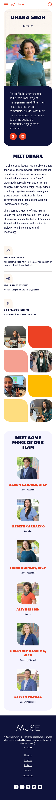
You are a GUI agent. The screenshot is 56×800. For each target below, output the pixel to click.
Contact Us (28, 775)
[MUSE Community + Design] (28, 728)
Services (28, 760)
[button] (6, 5)
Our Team (28, 770)
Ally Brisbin (28, 609)
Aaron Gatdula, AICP (28, 485)
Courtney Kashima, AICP (28, 653)
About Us (28, 755)
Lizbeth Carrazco (28, 526)
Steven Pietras (28, 697)
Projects (28, 765)
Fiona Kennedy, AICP (28, 568)
